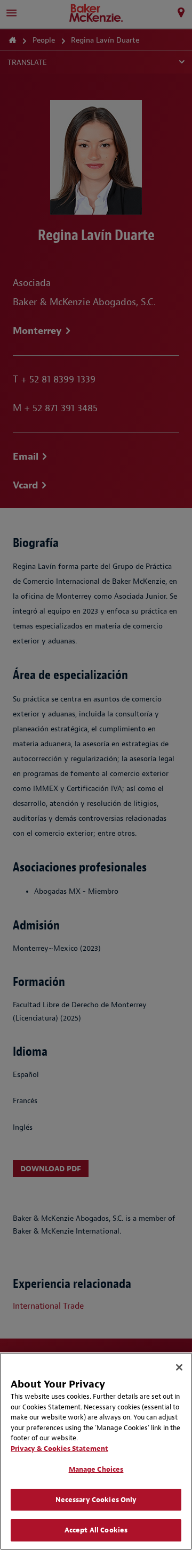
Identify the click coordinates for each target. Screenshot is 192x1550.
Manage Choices (96, 1469)
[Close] (179, 1367)
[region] (96, 1451)
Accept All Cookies (96, 1530)
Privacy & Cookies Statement (59, 1448)
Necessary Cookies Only (96, 1499)
